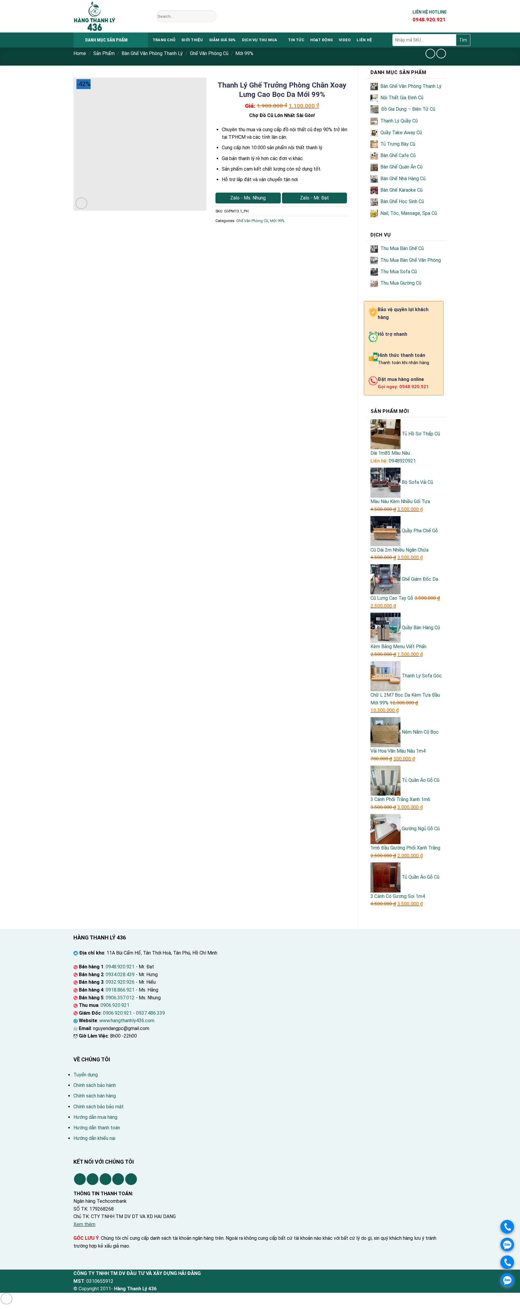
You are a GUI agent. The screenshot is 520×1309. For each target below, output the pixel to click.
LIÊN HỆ (364, 40)
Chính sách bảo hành (94, 1085)
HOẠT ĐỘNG (321, 40)
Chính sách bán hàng (94, 1096)
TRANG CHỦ (164, 40)
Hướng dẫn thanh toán (96, 1128)
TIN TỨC (296, 40)
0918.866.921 (120, 990)
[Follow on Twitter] (105, 1179)
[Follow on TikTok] (92, 1179)
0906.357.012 (120, 998)
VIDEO (345, 40)
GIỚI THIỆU (192, 40)
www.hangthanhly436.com (126, 1020)
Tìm (463, 40)
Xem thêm (84, 1224)
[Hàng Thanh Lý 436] (110, 16)
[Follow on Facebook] (80, 1179)
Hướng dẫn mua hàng (95, 1117)
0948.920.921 (120, 967)
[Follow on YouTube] (131, 1179)
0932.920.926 (120, 982)
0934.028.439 (120, 974)
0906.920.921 (115, 1005)
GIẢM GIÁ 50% (222, 40)
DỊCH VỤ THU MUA (259, 40)
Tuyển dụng (85, 1075)
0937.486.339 (150, 1013)
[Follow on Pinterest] (118, 1179)
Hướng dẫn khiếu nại (94, 1138)
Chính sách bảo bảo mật (98, 1106)
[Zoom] (81, 203)
